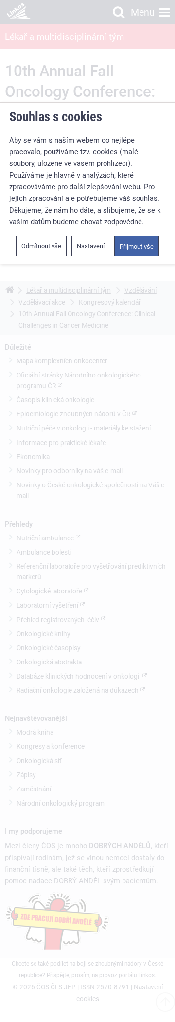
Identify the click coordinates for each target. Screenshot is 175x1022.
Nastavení (91, 246)
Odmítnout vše (41, 246)
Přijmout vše (137, 246)
